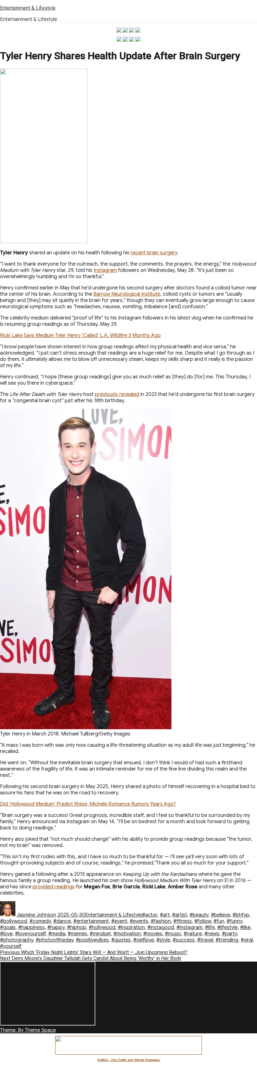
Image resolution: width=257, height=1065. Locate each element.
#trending (227, 940)
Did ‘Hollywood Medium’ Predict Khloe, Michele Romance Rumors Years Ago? (88, 804)
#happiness (31, 927)
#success (184, 940)
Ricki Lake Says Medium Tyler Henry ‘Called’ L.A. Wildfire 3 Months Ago (80, 335)
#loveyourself (30, 934)
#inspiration (131, 927)
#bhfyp (241, 915)
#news (211, 934)
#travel (205, 940)
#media (56, 934)
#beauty (199, 915)
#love (6, 934)
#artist (179, 915)
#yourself (11, 946)
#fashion (161, 921)
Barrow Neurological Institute (126, 294)
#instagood (160, 927)
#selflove (143, 940)
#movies (152, 934)
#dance (62, 921)
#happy (56, 927)
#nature (193, 934)
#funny (234, 921)
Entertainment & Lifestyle (27, 8)
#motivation (127, 934)
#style (163, 940)
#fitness (182, 921)
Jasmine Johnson (36, 915)
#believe (220, 915)
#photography (16, 940)
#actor (149, 915)
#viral (247, 940)
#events (139, 921)
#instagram (189, 927)
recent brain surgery (154, 253)
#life (210, 927)
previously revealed (117, 394)
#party (229, 934)
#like (245, 927)
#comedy (40, 921)
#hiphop (76, 927)
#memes (77, 934)
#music (173, 934)
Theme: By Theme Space (28, 1030)
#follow (202, 921)
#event (119, 921)
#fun (218, 921)
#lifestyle (227, 927)
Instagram (105, 270)
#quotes (121, 940)
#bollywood (13, 921)
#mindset (100, 934)
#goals (8, 927)
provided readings (54, 887)
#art (165, 915)
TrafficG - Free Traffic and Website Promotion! (128, 1060)
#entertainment (91, 921)
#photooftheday (54, 940)
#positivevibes (92, 940)
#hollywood (102, 927)
